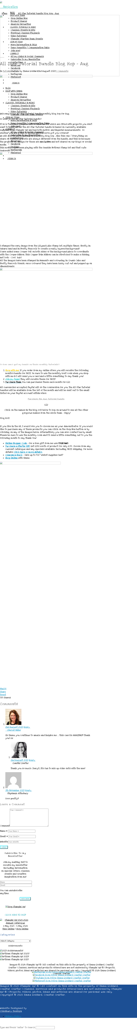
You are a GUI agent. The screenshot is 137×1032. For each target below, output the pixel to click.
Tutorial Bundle (11, 71)
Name (3, 831)
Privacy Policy (13, 1016)
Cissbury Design (11, 1011)
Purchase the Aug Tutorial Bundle (46, 399)
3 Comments (62, 71)
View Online (8, 928)
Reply (27, 727)
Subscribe (25, 899)
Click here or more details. (28, 452)
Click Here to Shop (15, 914)
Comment (5, 825)
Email (4, 836)
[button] (9, 7)
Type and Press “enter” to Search (17, 1027)
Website (4, 841)
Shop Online (22, 928)
